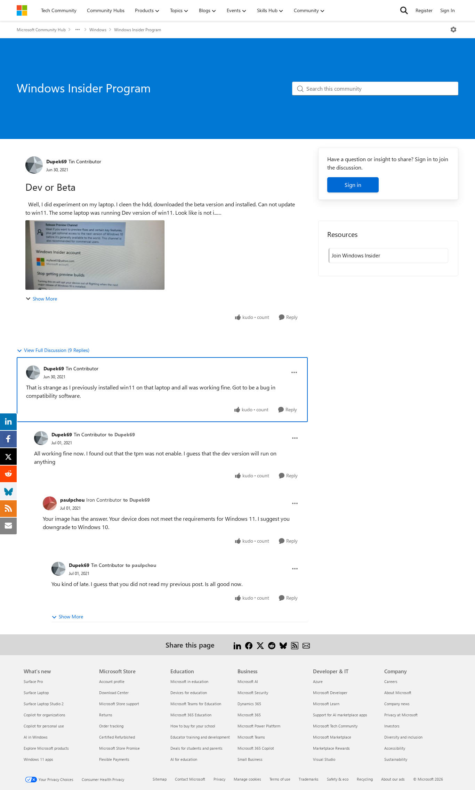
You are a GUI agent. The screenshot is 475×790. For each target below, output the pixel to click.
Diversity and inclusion (403, 737)
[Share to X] (260, 644)
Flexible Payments (114, 759)
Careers (390, 681)
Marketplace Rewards (331, 748)
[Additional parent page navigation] (77, 29)
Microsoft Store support (119, 703)
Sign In (447, 10)
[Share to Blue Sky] (283, 644)
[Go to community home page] (22, 10)
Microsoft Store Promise (119, 748)
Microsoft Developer (330, 692)
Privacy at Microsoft (401, 714)
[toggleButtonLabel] (453, 29)
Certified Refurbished (117, 737)
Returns (105, 714)
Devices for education (188, 692)
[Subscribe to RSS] (294, 644)
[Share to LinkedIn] (237, 644)
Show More (45, 298)
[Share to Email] (306, 644)
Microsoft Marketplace (332, 737)
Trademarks (309, 779)
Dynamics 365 (249, 703)
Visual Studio (324, 759)
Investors (392, 726)
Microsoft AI (248, 681)
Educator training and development (200, 737)
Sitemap (160, 779)
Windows (97, 29)
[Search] (404, 10)
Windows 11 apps (38, 759)
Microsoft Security (253, 692)
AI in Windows (36, 737)
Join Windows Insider (356, 255)
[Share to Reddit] (271, 644)
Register (424, 10)
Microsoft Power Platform (259, 726)
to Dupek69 (121, 434)
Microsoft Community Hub (41, 29)
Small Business (250, 759)
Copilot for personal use (44, 726)
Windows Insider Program (137, 29)
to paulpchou (141, 565)
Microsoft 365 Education (190, 714)
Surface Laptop (36, 692)
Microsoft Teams (251, 737)
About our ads (393, 779)
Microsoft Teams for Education (195, 703)
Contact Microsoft (190, 779)
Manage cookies (247, 779)
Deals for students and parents (196, 748)
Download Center (114, 692)
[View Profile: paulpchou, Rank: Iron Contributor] (50, 503)
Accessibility (394, 748)
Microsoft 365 (249, 714)
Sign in (353, 184)
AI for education (183, 759)
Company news (397, 703)
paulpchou (72, 499)
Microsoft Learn (326, 703)
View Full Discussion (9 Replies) (56, 350)
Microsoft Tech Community (335, 726)
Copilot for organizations (44, 714)
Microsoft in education (189, 681)
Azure (318, 681)
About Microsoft (397, 692)
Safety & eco (337, 779)
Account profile (111, 681)
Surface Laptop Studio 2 (44, 703)
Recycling (365, 779)
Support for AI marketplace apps (340, 714)
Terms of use (279, 779)
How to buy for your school (192, 726)
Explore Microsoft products (46, 748)
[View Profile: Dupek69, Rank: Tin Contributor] (34, 165)
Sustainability (395, 759)
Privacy (219, 779)
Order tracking (111, 726)
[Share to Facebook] (248, 644)
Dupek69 (56, 161)
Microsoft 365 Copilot (256, 748)
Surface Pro (33, 681)
